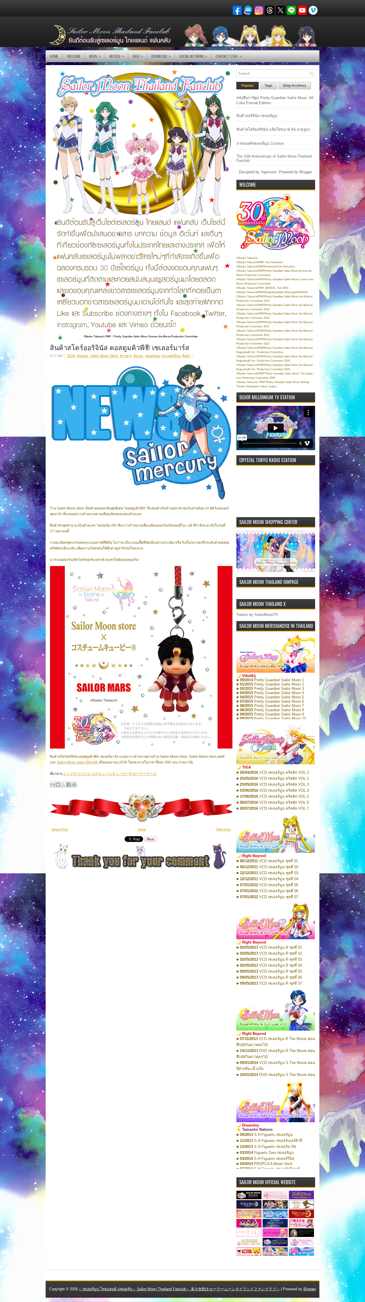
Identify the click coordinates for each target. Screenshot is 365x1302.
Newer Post (60, 829)
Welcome (73, 56)
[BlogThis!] (58, 784)
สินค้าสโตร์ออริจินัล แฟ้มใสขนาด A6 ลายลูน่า (273, 129)
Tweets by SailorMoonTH (257, 614)
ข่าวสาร (126, 356)
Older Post (223, 829)
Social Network (193, 56)
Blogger (305, 172)
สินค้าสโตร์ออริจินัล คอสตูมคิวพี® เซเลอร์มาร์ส (119, 347)
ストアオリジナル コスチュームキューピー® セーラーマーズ (110, 774)
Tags (268, 86)
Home (54, 56)
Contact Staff (229, 56)
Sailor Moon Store (104, 356)
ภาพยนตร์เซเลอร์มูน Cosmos (260, 143)
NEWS (95, 56)
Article (116, 56)
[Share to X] (63, 784)
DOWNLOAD (161, 56)
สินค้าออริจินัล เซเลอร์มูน (256, 116)
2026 (71, 356)
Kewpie (82, 356)
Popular (247, 86)
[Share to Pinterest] (74, 784)
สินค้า (186, 356)
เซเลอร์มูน (152, 356)
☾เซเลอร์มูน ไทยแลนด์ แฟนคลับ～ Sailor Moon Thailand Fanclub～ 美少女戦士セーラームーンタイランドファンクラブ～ (179, 1289)
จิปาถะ (138, 356)
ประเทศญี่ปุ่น (171, 356)
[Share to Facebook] (69, 784)
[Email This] (52, 784)
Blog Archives (294, 86)
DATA (138, 56)
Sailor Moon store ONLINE (77, 762)
